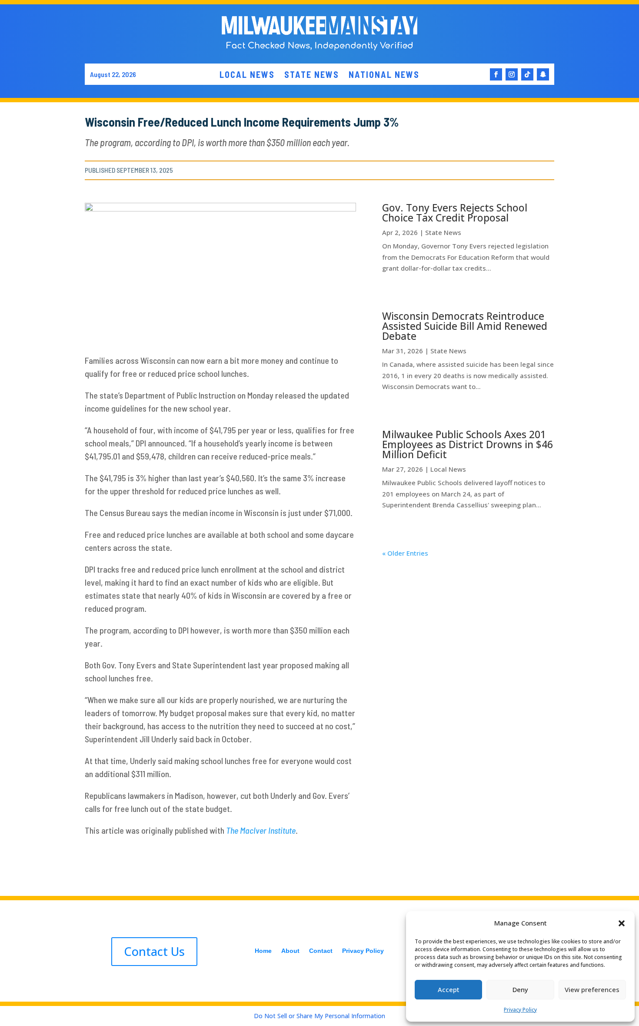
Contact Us (154, 951)
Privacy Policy (520, 1009)
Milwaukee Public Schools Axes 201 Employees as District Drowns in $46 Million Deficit (467, 444)
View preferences (592, 989)
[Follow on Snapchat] (543, 74)
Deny (520, 989)
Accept (448, 989)
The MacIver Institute (261, 830)
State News (443, 232)
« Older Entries (405, 553)
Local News (448, 469)
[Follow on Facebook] (496, 74)
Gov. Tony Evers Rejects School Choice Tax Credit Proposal (454, 213)
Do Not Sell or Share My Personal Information (319, 1016)
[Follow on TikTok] (527, 74)
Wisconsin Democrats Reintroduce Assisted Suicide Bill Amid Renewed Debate (464, 326)
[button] (621, 923)
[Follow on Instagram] (512, 74)
